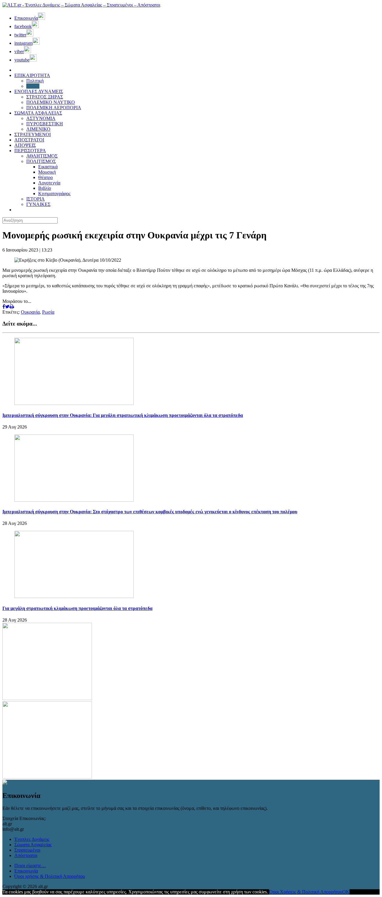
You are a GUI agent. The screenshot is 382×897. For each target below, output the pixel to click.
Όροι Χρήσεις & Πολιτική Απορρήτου (305, 891)
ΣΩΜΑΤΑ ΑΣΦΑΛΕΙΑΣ (38, 112)
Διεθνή (32, 86)
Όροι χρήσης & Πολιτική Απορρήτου (49, 876)
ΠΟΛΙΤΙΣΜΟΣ (41, 161)
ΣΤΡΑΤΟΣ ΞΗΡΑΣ (44, 96)
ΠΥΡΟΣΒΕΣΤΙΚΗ (44, 123)
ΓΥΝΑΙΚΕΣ (38, 204)
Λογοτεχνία (49, 182)
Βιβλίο (44, 188)
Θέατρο (45, 177)
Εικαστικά (48, 166)
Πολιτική (35, 80)
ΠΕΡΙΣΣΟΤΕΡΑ (30, 150)
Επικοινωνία (26, 870)
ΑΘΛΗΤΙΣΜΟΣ (42, 155)
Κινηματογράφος (54, 193)
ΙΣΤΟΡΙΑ (35, 198)
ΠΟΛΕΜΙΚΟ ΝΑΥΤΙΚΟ (50, 102)
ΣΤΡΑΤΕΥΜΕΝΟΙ (32, 134)
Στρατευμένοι (27, 850)
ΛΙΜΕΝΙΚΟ (38, 129)
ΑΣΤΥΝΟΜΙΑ (41, 118)
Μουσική (47, 172)
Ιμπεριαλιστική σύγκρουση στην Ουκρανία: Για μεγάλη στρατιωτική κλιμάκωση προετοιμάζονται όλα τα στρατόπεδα (122, 415)
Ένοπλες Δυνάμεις (31, 839)
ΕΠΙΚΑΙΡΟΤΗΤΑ (32, 75)
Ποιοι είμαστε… (30, 865)
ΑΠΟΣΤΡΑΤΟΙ (29, 139)
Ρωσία (48, 312)
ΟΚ (345, 891)
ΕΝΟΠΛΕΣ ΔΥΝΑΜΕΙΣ (38, 91)
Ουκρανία (30, 312)
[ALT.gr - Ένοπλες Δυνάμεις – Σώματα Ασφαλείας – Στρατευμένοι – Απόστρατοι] (81, 4)
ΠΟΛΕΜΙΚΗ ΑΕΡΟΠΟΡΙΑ (53, 107)
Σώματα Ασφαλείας (33, 844)
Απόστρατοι (25, 855)
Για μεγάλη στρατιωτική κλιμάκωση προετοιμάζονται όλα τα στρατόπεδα (77, 608)
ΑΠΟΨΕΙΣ (25, 145)
